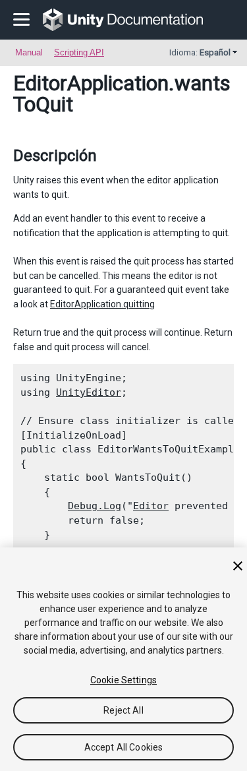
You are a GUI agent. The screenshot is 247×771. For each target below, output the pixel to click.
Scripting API (79, 52)
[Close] (238, 565)
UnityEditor (88, 392)
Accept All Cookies (123, 747)
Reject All (123, 710)
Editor (151, 506)
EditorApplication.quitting (102, 304)
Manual (29, 52)
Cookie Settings (123, 680)
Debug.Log (94, 506)
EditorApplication (91, 83)
